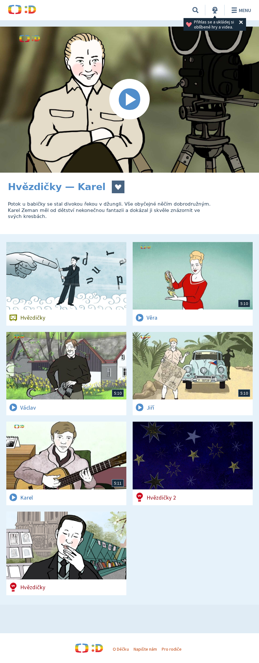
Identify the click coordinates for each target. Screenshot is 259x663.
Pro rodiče (172, 649)
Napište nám (145, 649)
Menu (245, 10)
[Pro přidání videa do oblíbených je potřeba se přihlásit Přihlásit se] (118, 187)
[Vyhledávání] (195, 10)
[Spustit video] (129, 100)
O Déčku (121, 649)
